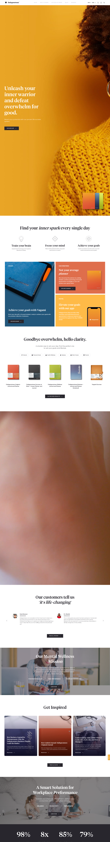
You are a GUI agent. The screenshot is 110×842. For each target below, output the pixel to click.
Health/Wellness (51, 355)
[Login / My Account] (101, 2)
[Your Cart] (104, 2)
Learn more (54, 686)
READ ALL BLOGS (54, 765)
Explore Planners (66, 288)
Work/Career (75, 355)
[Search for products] (98, 2)
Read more (9, 752)
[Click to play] (55, 498)
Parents (87, 355)
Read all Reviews (53, 635)
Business (64, 355)
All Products (24, 355)
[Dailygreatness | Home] (14, 3)
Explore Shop (10, 128)
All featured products (54, 396)
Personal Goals (37, 355)
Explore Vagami (15, 321)
